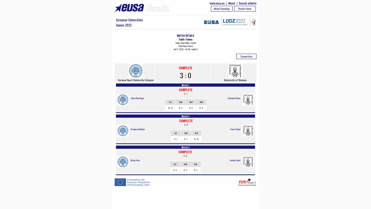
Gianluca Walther (138, 129)
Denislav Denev (234, 98)
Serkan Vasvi (235, 160)
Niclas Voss (135, 160)
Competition (246, 56)
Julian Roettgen (137, 98)
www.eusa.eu (217, 3)
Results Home (244, 8)
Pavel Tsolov (235, 129)
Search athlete (248, 3)
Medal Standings (222, 8)
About (231, 3)
